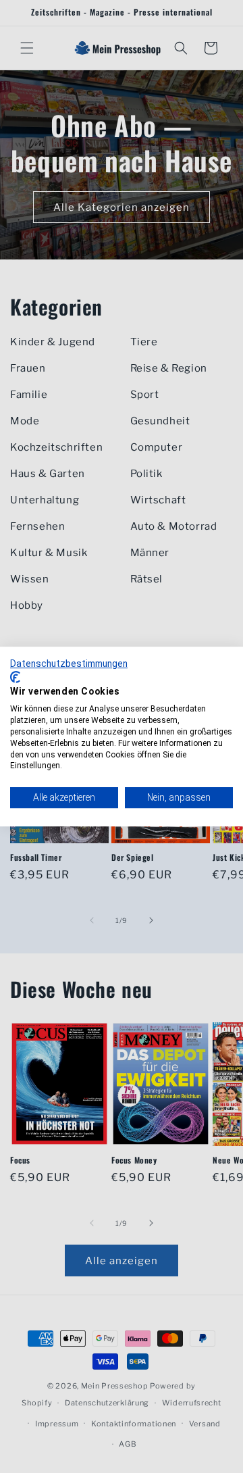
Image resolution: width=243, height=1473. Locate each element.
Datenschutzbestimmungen (69, 663)
